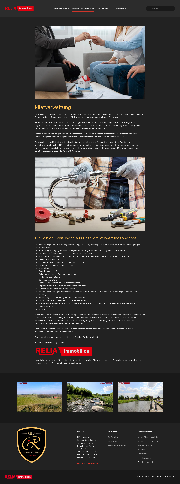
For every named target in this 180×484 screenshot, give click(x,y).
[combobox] (160, 8)
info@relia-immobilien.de (87, 463)
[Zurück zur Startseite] (19, 8)
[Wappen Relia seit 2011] (32, 445)
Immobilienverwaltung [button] (83, 8)
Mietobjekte (113, 441)
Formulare (103, 8)
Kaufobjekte (113, 437)
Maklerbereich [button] (61, 8)
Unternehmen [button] (119, 8)
